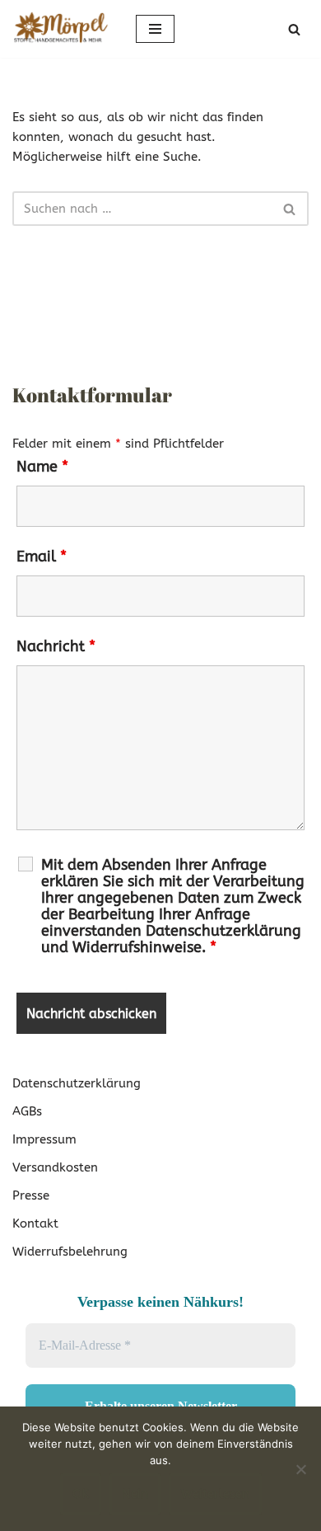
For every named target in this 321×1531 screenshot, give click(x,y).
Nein (135, 1493)
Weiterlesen (215, 1493)
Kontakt (35, 1223)
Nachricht (55, 646)
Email (41, 556)
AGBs (27, 1111)
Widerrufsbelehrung (70, 1251)
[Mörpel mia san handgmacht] (61, 29)
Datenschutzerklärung (76, 1083)
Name (42, 466)
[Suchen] (294, 29)
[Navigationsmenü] (155, 29)
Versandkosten (55, 1167)
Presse (30, 1195)
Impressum (44, 1139)
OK (80, 1493)
